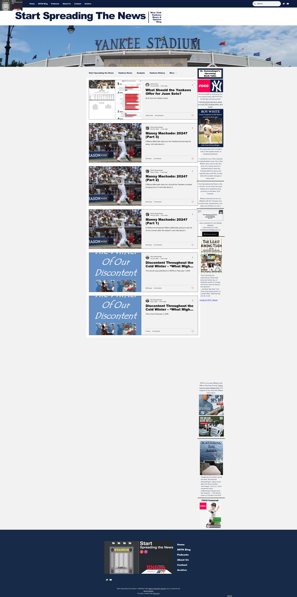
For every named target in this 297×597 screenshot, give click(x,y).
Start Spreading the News (101, 73)
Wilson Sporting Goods (157, 588)
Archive (182, 570)
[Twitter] (283, 3)
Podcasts (183, 554)
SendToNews (148, 591)
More (172, 73)
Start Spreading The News (80, 15)
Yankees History (157, 73)
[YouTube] (287, 3)
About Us (183, 560)
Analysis (141, 73)
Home (180, 544)
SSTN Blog (183, 549)
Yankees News (125, 73)
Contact (182, 565)
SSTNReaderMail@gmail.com (210, 230)
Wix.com (156, 593)
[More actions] (193, 84)
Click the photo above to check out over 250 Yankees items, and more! (210, 104)
